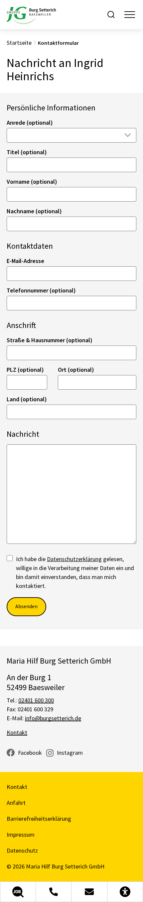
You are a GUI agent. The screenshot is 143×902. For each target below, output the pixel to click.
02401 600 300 (36, 700)
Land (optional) (27, 399)
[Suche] (111, 14)
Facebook (30, 752)
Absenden (26, 606)
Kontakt (17, 732)
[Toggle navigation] (129, 14)
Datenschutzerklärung (74, 559)
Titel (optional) (27, 152)
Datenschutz (22, 850)
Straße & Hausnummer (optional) (49, 340)
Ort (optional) (76, 369)
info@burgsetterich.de (53, 718)
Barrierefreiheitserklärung (39, 818)
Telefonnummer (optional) (41, 290)
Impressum (21, 834)
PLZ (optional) (25, 369)
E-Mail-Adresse (25, 261)
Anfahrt (16, 802)
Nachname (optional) (34, 211)
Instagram (70, 752)
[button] (18, 892)
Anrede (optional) (30, 122)
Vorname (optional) (32, 181)
